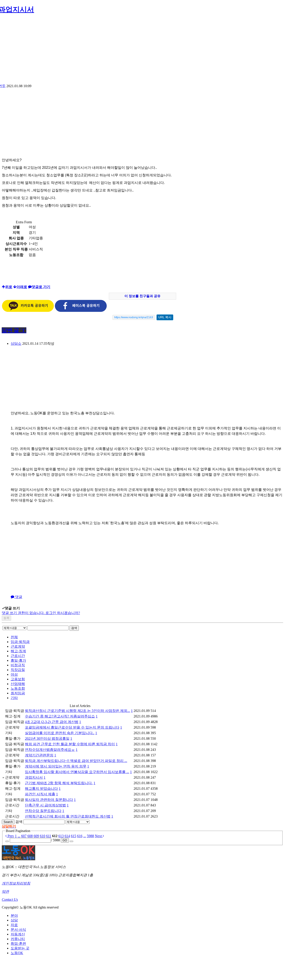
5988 (90, 836)
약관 (5, 891)
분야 (14, 915)
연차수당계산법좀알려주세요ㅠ (50, 749)
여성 (14, 674)
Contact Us (10, 899)
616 (79, 836)
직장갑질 (18, 670)
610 (42, 836)
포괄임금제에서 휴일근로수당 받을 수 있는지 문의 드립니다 (72, 727)
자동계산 (18, 934)
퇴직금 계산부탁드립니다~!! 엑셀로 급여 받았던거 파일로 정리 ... (76, 761)
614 (67, 836)
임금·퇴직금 (20, 642)
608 (30, 836)
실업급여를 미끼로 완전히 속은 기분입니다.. (59, 733)
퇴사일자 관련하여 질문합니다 (49, 800)
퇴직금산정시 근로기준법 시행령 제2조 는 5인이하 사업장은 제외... (77, 711)
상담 (14, 920)
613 (61, 836)
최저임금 (18, 693)
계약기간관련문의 (39, 755)
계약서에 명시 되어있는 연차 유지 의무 (55, 766)
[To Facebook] (81, 311)
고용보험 (18, 679)
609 (36, 836)
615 (73, 836)
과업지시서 (34, 777)
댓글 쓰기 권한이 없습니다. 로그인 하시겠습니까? (41, 613)
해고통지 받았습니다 (41, 788)
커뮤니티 (18, 939)
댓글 (18, 597)
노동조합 (18, 688)
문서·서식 (18, 929)
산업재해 (18, 684)
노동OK (17, 953)
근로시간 (18, 656)
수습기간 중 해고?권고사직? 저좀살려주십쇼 (60, 716)
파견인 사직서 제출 (40, 794)
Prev (10, 836)
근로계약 (18, 646)
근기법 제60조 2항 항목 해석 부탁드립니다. (59, 783)
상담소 (16, 343)
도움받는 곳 (20, 948)
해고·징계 (18, 651)
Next (99, 836)
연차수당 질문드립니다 (43, 811)
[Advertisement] (142, 50)
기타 (14, 698)
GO (65, 840)
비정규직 (18, 665)
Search (8, 822)
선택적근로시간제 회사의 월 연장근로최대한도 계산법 (67, 816)
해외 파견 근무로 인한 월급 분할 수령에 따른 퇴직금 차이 (70, 744)
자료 (14, 925)
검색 (74, 628)
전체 (14, 637)
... (19, 836)
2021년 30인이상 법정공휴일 (47, 738)
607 (23, 836)
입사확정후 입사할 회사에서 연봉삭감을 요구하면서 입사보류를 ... (77, 772)
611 (48, 836)
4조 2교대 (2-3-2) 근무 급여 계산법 (51, 722)
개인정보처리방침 (16, 883)
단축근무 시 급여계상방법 (45, 805)
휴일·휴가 (18, 660)
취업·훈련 (18, 943)
